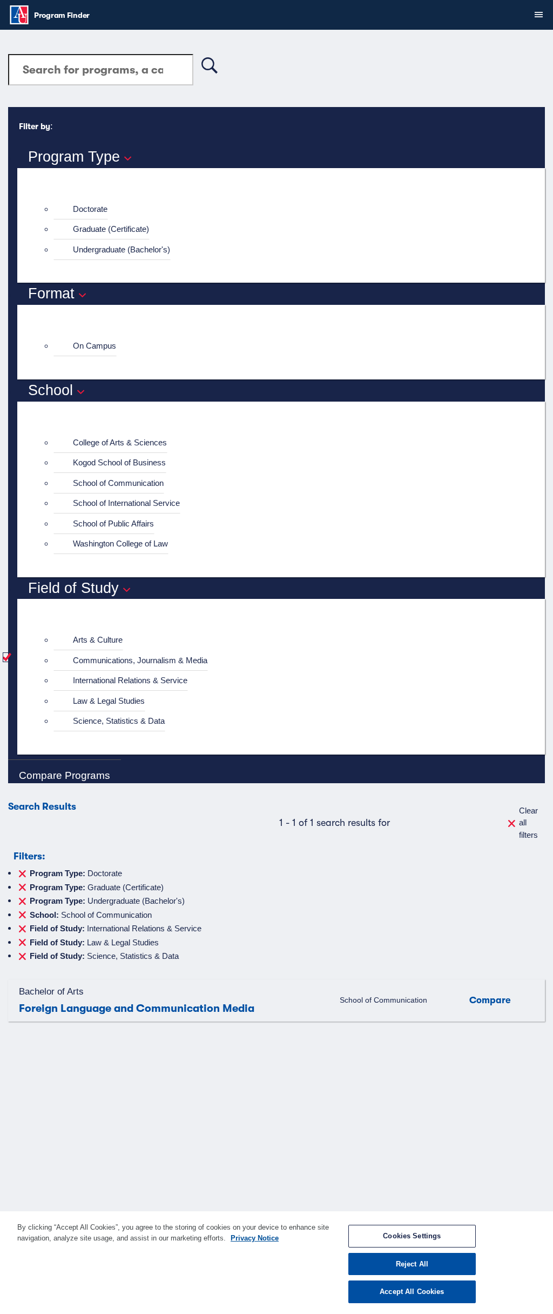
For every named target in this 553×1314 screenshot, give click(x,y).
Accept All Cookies (412, 1292)
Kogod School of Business (119, 462)
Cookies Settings (412, 1236)
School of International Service (126, 503)
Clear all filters (528, 822)
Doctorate (90, 209)
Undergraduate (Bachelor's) (121, 249)
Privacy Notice (255, 1238)
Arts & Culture (98, 639)
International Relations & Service (130, 680)
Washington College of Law (120, 543)
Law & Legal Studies (109, 700)
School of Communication (118, 483)
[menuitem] (285, 209)
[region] (276, 1262)
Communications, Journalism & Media (140, 660)
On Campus (94, 345)
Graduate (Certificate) (111, 229)
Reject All (412, 1264)
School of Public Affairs (113, 523)
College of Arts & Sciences (120, 442)
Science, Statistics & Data (119, 720)
